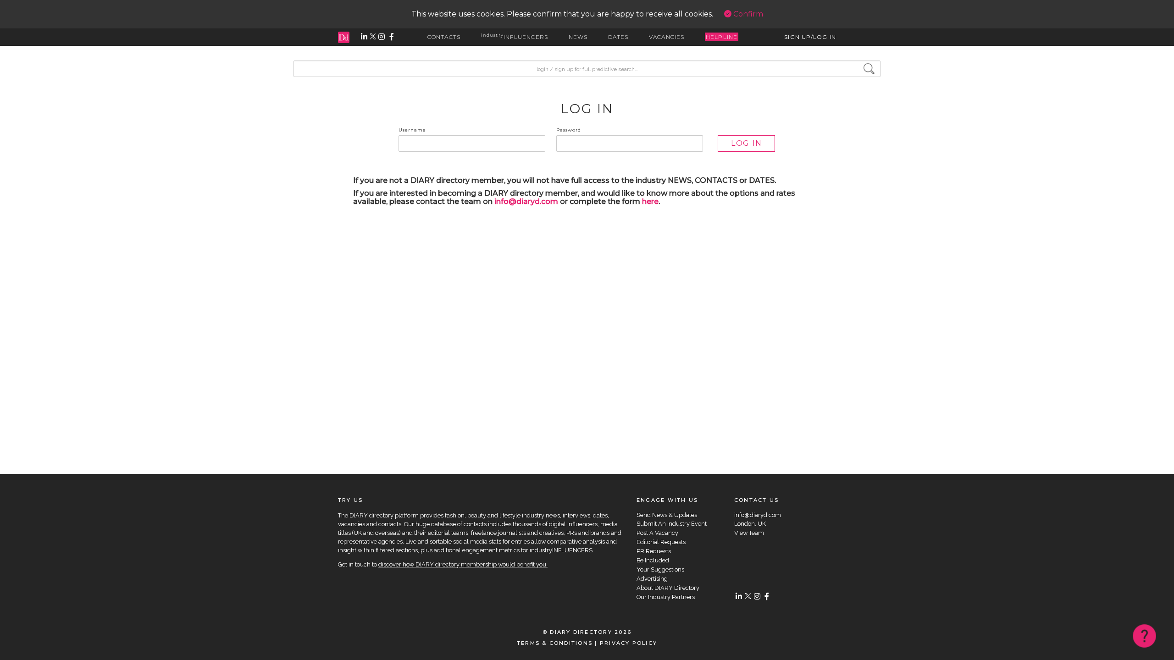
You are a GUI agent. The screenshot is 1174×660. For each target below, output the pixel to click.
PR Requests (654, 551)
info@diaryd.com (526, 201)
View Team (749, 532)
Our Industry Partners (666, 597)
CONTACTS (444, 36)
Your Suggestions (660, 569)
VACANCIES (667, 36)
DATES (618, 36)
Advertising (652, 578)
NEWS (578, 36)
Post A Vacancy (657, 532)
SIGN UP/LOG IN (810, 36)
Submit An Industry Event (672, 523)
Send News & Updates (667, 515)
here (650, 201)
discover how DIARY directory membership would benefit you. (463, 564)
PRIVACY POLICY (628, 643)
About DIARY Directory (668, 587)
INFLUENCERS (514, 36)
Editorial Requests (661, 542)
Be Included (653, 560)
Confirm (747, 14)
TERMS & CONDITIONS (555, 643)
